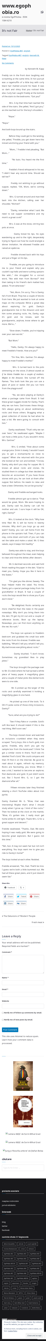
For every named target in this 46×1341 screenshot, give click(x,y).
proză (28, 1298)
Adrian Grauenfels (9, 1244)
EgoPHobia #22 (8, 1254)
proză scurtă (37, 1298)
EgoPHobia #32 (36, 1263)
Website (5, 1001)
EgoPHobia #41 (8, 1278)
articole (21, 1244)
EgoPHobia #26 (21, 1259)
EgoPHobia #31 (23, 1263)
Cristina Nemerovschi (10, 1249)
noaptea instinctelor (10, 1201)
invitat (14, 1288)
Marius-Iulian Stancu (26, 1288)
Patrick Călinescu (9, 1298)
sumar (6, 1308)
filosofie (25, 1283)
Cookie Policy (12, 1331)
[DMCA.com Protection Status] (9, 1320)
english (27, 51)
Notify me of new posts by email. (18, 1019)
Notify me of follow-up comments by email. (23, 1012)
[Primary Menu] (42, 12)
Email (5, 989)
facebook (5, 1230)
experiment (15, 1283)
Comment (7, 952)
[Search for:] (23, 1168)
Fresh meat (37, 922)
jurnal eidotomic (9, 1205)
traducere (15, 1308)
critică (23, 1249)
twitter (4, 1226)
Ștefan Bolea (36, 1308)
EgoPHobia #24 (34, 1254)
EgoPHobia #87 (16, 51)
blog (4, 1222)
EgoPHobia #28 (34, 1259)
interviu (6, 1288)
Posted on (11, 46)
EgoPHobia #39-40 (35, 1273)
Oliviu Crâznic (31, 1293)
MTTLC (21, 1293)
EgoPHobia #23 (21, 1254)
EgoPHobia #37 (8, 1273)
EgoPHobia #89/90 (22, 1278)
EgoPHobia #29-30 (9, 1263)
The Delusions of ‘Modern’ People (19, 916)
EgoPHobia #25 (8, 1259)
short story (7, 1303)
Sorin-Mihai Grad (19, 1303)
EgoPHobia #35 (34, 1268)
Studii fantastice (33, 1303)
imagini (34, 1283)
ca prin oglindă (31, 1244)
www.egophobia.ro (16, 8)
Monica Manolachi (9, 1293)
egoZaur (34, 1278)
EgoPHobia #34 (21, 1268)
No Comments (8, 63)
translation (24, 1308)
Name (5, 977)
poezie (20, 1298)
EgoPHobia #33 (8, 1268)
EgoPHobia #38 (21, 1273)
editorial (31, 1249)
